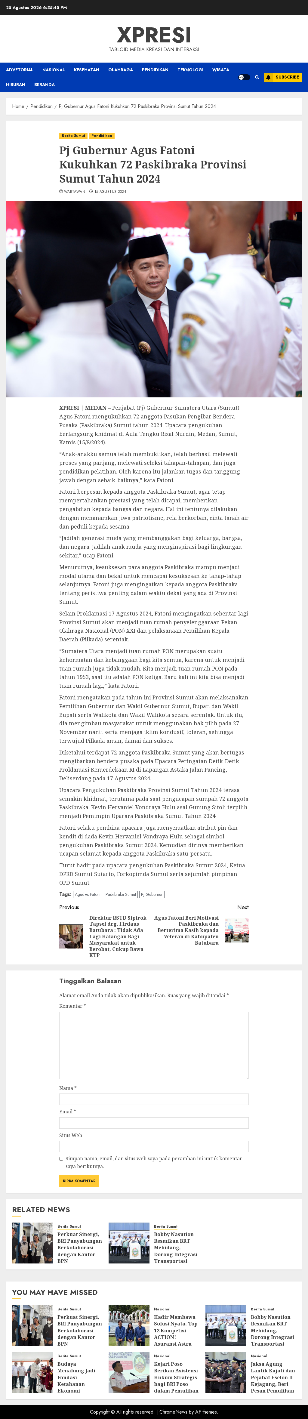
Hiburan (15, 85)
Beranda (44, 85)
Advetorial (19, 70)
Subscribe (287, 77)
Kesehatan (86, 70)
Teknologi (190, 70)
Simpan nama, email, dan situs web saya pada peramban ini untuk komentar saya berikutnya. (154, 1162)
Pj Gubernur (152, 894)
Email (67, 1111)
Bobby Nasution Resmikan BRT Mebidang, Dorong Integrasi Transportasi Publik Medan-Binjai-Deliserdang (175, 1258)
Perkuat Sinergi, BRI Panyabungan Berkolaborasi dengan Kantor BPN (79, 1248)
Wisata (220, 70)
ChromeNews (173, 1411)
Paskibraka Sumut (121, 894)
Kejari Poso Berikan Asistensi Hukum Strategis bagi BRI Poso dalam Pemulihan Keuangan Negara (176, 1384)
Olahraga (120, 70)
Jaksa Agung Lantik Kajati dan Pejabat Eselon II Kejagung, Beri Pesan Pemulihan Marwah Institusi (273, 1381)
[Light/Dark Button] (244, 77)
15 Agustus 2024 (110, 192)
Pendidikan (155, 70)
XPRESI (154, 35)
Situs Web (70, 1135)
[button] (257, 77)
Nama (68, 1088)
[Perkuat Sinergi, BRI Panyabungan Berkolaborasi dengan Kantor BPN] (32, 1243)
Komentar (72, 1006)
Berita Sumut (73, 135)
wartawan (74, 192)
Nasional (53, 70)
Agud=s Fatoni (87, 894)
